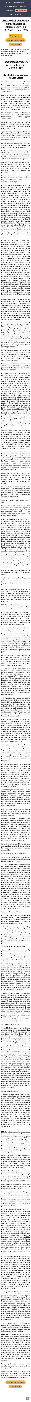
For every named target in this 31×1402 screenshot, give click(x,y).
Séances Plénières (19, 3)
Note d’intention (15, 14)
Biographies (9, 10)
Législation (23, 6)
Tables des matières (11, 6)
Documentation (21, 10)
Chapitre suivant (15, 44)
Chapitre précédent (15, 36)
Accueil (8, 3)
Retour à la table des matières (15, 40)
